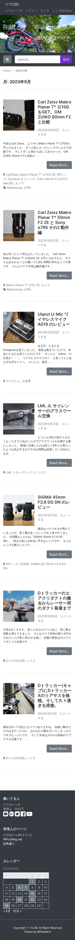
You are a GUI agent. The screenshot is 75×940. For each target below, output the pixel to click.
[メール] (6, 815)
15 (32, 893)
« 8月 (6, 911)
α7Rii (27, 187)
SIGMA (24, 564)
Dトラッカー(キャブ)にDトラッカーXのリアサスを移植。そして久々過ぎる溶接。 (54, 695)
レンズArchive (61, 10)
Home (6, 70)
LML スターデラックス (21, 472)
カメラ (44, 10)
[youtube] (29, 815)
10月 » (17, 911)
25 (6, 905)
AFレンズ (12, 564)
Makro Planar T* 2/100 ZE (37, 174)
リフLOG (12, 4)
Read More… (59, 165)
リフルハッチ (13, 10)
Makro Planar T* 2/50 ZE (23, 285)
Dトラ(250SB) (15, 660)
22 (32, 899)
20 (19, 899)
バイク (30, 10)
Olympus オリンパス (21, 179)
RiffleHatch (44, 931)
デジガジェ (13, 381)
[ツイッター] (18, 815)
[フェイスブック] (23, 815)
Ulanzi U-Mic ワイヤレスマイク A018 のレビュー (54, 319)
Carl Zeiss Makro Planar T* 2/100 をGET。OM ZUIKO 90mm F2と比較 (54, 111)
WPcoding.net (12, 839)
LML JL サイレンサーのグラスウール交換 (54, 410)
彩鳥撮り (9, 843)
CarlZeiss (12, 174)
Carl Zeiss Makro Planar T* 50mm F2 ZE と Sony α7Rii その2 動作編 (54, 222)
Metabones (14, 187)
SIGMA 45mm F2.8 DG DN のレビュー (54, 502)
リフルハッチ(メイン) (17, 835)
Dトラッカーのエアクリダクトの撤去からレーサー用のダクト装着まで (54, 601)
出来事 (26, 381)
